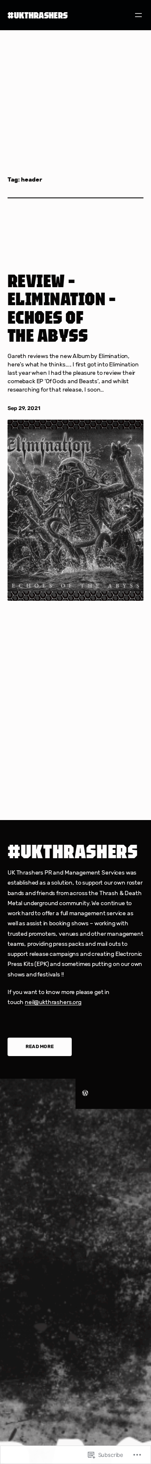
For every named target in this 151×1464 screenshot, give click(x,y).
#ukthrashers (38, 15)
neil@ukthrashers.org (53, 1002)
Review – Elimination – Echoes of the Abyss (62, 308)
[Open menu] (138, 15)
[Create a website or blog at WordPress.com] (85, 1093)
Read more (40, 1046)
